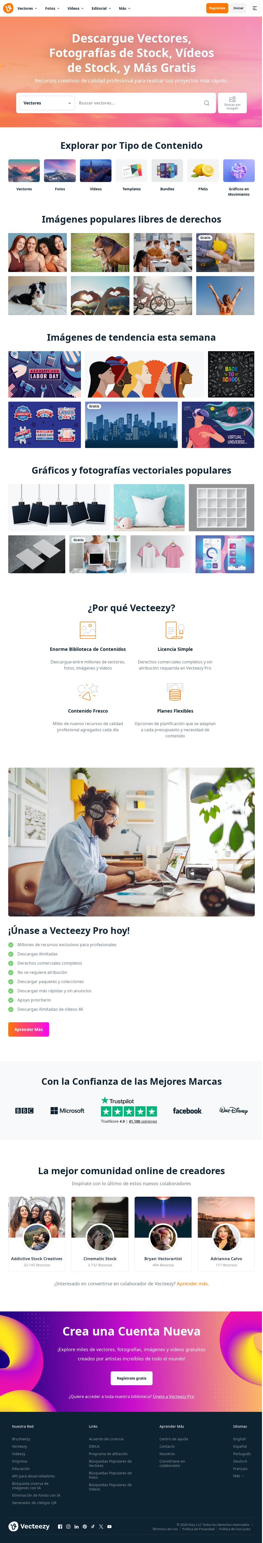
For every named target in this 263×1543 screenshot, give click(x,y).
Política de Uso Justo (234, 1529)
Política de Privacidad (198, 1529)
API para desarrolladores (33, 1476)
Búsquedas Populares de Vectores (110, 1463)
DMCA (94, 1446)
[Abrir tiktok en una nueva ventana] (93, 1527)
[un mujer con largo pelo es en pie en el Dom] (225, 295)
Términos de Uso (165, 1529)
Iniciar (238, 8)
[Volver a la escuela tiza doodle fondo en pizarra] (231, 374)
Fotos (50, 8)
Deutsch (240, 1461)
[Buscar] (207, 103)
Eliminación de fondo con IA (36, 1495)
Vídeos (73, 8)
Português (242, 1453)
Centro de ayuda (173, 1438)
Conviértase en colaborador (172, 1463)
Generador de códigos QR (34, 1502)
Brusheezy (21, 1438)
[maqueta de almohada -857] (149, 507)
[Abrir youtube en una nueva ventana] (109, 1527)
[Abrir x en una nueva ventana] (101, 1527)
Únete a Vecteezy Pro (173, 1396)
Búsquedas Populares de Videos (110, 1487)
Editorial (99, 8)
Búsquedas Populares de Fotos (110, 1475)
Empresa (19, 1461)
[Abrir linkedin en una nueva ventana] (76, 1527)
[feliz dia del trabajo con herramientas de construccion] (44, 374)
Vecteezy (19, 1446)
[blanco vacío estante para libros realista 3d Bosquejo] (221, 507)
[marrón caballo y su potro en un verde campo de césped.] (100, 252)
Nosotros (167, 1453)
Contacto (167, 1446)
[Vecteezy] (8, 8)
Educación (21, 1468)
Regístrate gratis (131, 1378)
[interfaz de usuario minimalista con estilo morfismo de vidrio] (224, 554)
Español (240, 1446)
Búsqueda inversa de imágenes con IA (30, 1485)
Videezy (18, 1453)
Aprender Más (28, 1029)
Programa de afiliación (108, 1453)
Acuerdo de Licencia (106, 1438)
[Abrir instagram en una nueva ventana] (68, 1527)
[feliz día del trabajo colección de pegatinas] (44, 425)
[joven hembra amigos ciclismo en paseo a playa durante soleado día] (163, 295)
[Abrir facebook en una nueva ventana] (60, 1527)
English (239, 1438)
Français (240, 1468)
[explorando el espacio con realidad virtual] (218, 425)
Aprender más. (192, 1283)
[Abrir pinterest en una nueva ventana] (85, 1527)
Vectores (25, 8)
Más (122, 8)
